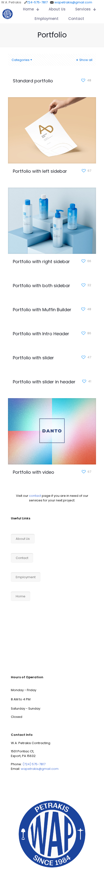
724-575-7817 (37, 2)
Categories (21, 60)
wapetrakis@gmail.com (73, 2)
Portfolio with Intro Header (41, 334)
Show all (85, 60)
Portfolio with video (33, 472)
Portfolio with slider (33, 358)
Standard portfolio (33, 81)
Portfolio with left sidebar (40, 171)
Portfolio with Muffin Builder (42, 310)
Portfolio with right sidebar (41, 261)
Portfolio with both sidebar (41, 286)
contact (35, 495)
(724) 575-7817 (33, 764)
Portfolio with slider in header (44, 382)
